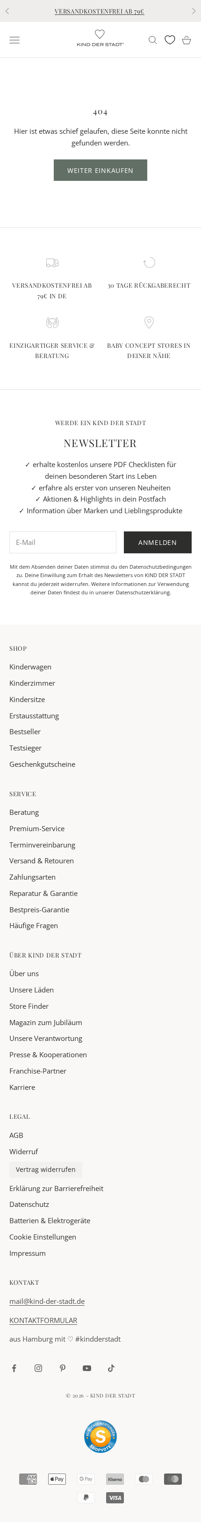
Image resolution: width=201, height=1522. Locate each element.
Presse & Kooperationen (48, 1054)
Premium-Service (37, 828)
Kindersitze (27, 699)
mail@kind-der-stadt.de (47, 1301)
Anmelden (157, 542)
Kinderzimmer (32, 683)
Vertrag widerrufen (46, 1169)
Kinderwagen (30, 666)
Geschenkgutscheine (42, 764)
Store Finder (29, 1006)
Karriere (22, 1087)
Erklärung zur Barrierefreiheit (56, 1188)
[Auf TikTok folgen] (111, 1368)
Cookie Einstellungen (42, 1236)
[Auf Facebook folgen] (14, 1368)
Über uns (24, 973)
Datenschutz (29, 1204)
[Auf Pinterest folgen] (62, 1368)
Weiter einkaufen (100, 170)
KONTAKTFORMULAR (43, 1320)
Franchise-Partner (37, 1070)
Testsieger (25, 747)
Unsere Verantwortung (45, 1038)
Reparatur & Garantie (43, 893)
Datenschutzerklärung (143, 592)
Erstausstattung (34, 715)
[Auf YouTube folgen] (87, 1368)
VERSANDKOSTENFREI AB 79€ (99, 11)
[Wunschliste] (170, 40)
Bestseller (25, 731)
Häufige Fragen (33, 925)
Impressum (27, 1253)
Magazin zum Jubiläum (45, 1022)
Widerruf (23, 1151)
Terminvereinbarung (42, 844)
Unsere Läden (31, 989)
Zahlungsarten (32, 877)
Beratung (24, 812)
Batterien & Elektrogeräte (49, 1220)
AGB (16, 1135)
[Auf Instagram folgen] (38, 1368)
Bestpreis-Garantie (39, 909)
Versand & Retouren (41, 860)
